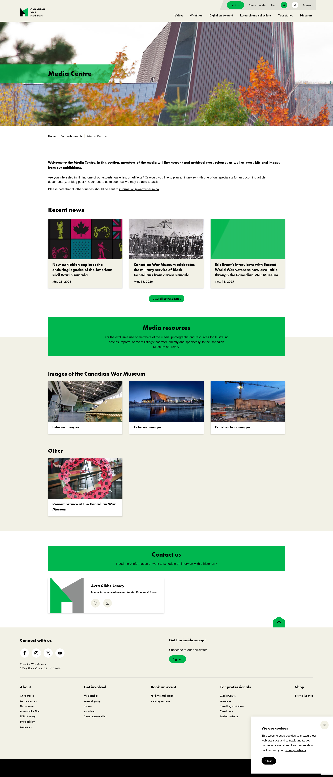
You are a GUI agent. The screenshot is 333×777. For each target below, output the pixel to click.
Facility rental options (162, 695)
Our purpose (27, 695)
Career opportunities (95, 716)
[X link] (48, 653)
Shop (273, 5)
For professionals (235, 686)
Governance (27, 706)
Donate (88, 706)
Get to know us (28, 701)
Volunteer (89, 711)
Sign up (177, 659)
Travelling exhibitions (232, 706)
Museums (225, 701)
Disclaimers (98, 768)
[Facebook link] (24, 653)
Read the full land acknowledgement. (140, 752)
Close (268, 761)
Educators (306, 15)
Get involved (95, 686)
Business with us (229, 716)
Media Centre (228, 695)
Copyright (84, 768)
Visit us (179, 15)
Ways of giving (92, 701)
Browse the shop (304, 695)
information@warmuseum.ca (139, 189)
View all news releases (167, 299)
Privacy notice (114, 768)
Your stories (285, 15)
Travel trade (226, 711)
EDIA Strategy (28, 716)
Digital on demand (221, 15)
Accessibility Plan (30, 711)
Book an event (163, 686)
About (25, 686)
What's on (196, 15)
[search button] (284, 5)
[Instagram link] (36, 653)
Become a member (258, 5)
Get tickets (235, 5)
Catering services (160, 701)
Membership (91, 695)
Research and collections (255, 15)
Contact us (26, 727)
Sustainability (27, 721)
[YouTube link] (60, 653)
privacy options (295, 750)
